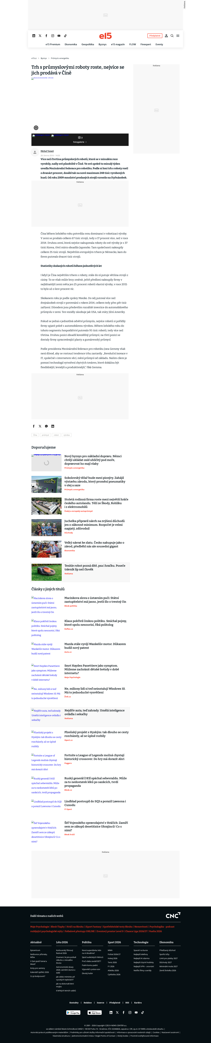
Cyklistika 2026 (114, 974)
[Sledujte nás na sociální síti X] (40, 35)
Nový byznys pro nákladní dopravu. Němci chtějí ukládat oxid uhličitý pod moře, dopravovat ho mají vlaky (93, 459)
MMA (110, 950)
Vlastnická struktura (61, 1036)
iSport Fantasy (93, 926)
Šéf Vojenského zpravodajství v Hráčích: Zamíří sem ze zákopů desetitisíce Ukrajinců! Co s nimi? (96, 826)
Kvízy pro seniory (37, 968)
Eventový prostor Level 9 (110, 931)
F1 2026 (111, 966)
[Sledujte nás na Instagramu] (52, 35)
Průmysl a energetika (60, 58)
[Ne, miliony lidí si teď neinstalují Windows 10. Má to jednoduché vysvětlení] (46, 695)
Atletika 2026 (113, 970)
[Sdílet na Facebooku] (33, 426)
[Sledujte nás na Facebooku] (46, 35)
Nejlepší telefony (141, 954)
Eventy (159, 44)
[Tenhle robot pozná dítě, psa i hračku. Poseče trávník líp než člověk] (47, 572)
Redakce (88, 1003)
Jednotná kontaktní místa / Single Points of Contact (93, 1036)
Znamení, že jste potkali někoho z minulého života (66, 960)
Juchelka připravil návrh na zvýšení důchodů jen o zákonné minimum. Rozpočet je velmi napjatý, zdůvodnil (94, 524)
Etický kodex (123, 1036)
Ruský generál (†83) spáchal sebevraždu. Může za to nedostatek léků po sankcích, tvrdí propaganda (95, 782)
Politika (86, 942)
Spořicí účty (164, 954)
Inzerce (100, 1003)
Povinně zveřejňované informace (144, 1036)
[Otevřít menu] (178, 36)
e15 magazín (118, 44)
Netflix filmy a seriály (142, 970)
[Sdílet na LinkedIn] (52, 426)
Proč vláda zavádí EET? (91, 961)
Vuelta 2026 (155, 931)
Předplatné (114, 1003)
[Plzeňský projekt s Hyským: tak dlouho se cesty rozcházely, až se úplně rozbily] (46, 739)
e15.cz (34, 58)
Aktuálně (36, 942)
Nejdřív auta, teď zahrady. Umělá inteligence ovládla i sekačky (95, 712)
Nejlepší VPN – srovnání (144, 966)
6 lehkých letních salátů (66, 990)
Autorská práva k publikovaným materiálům (49, 1032)
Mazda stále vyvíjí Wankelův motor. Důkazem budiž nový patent (95, 645)
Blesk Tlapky (58, 926)
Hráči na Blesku (75, 926)
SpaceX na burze (141, 950)
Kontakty (74, 1003)
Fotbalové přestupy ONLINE (80, 931)
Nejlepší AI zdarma (141, 958)
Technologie (141, 942)
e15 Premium (53, 44)
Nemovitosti (141, 926)
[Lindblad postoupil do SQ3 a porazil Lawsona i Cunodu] (46, 807)
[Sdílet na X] (40, 426)
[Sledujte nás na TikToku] (65, 35)
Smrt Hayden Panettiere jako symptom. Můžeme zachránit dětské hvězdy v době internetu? (91, 669)
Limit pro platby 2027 (168, 958)
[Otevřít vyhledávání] (172, 36)
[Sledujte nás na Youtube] (59, 35)
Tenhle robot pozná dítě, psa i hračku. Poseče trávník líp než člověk (95, 567)
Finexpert (146, 44)
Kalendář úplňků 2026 (39, 972)
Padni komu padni (90, 965)
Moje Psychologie (39, 926)
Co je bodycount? (37, 976)
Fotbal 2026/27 (114, 954)
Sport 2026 (114, 942)
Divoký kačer (87, 973)
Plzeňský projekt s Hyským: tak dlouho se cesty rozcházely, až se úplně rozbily (96, 734)
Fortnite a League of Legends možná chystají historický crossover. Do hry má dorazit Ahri (94, 757)
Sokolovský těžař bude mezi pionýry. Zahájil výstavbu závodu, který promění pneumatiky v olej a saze (94, 481)
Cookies (156, 1032)
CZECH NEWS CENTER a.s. (116, 1025)
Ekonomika (71, 44)
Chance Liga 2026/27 (136, 931)
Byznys (103, 44)
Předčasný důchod (167, 950)
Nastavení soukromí (170, 1032)
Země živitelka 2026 (167, 970)
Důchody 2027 (165, 962)
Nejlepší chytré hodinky (144, 962)
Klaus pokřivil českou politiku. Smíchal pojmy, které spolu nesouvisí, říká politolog (95, 622)
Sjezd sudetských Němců (92, 957)
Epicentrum (35, 950)
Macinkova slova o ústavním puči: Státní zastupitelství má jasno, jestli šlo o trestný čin (95, 599)
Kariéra (138, 1003)
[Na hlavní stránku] (105, 35)
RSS (127, 1003)
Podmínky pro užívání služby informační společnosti (92, 1032)
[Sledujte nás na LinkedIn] (33, 35)
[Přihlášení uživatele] (166, 36)
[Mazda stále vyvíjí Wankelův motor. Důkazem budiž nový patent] (46, 650)
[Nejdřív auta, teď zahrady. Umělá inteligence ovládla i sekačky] (47, 717)
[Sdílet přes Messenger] (46, 426)
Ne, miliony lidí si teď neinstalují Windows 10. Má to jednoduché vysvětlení (94, 690)
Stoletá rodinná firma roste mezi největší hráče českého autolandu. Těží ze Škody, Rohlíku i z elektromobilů (96, 503)
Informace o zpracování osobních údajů (134, 1032)
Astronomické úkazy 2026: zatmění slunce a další (65, 970)
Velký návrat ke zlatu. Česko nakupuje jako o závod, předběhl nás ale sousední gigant (94, 544)
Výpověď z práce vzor (91, 969)
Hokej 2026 (112, 958)
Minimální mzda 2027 (168, 966)
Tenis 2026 (112, 962)
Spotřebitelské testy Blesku (117, 926)
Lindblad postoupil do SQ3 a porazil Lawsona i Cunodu (95, 803)
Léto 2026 (62, 942)
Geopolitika (88, 44)
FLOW (132, 44)
